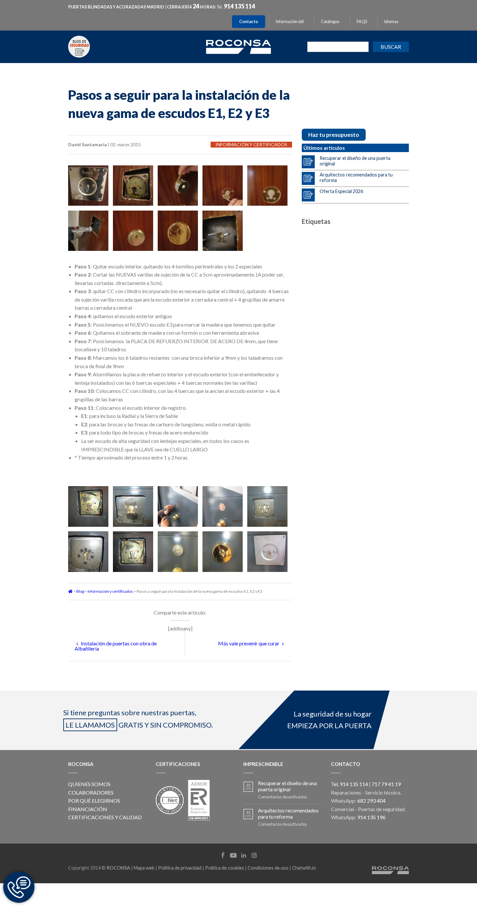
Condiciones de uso (268, 868)
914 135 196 (371, 817)
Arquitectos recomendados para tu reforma (356, 177)
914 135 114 (239, 6)
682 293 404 (371, 800)
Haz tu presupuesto (333, 134)
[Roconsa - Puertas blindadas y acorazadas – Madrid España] (238, 46)
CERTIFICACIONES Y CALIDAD (105, 817)
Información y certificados (251, 144)
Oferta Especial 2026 (341, 191)
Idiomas (391, 21)
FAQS (362, 21)
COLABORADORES (91, 792)
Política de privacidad (180, 868)
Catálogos (330, 21)
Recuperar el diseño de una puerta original (355, 160)
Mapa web (144, 868)
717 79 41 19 (386, 784)
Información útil (290, 21)
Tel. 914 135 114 (349, 784)
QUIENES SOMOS (89, 784)
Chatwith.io (304, 868)
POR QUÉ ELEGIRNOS (94, 800)
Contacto (248, 21)
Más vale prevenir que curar (249, 643)
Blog (80, 591)
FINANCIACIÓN (87, 809)
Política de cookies (224, 868)
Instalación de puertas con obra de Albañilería (116, 646)
